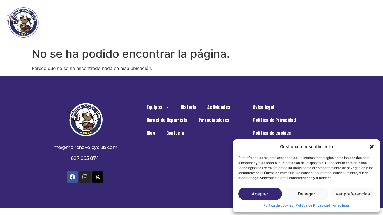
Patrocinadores (301, 22)
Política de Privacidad (313, 205)
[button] (372, 146)
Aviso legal (341, 205)
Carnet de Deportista (250, 22)
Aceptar (260, 194)
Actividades (204, 22)
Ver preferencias (353, 194)
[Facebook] (72, 177)
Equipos (138, 22)
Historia (171, 22)
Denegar (306, 194)
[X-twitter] (97, 177)
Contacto (361, 22)
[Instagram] (85, 177)
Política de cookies (278, 205)
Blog (334, 22)
